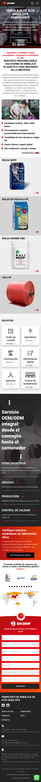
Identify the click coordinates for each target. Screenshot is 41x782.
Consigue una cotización (20, 40)
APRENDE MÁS (28, 153)
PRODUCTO (6, 716)
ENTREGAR (20, 686)
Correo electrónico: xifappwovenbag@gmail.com (15, 741)
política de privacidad (20, 778)
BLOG (23, 716)
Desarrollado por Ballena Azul (18, 774)
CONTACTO (6, 720)
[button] (18, 44)
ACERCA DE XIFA (8, 711)
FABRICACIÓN (26, 711)
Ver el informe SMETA (20, 555)
